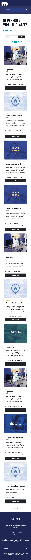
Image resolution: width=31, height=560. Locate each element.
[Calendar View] (9, 42)
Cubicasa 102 (10, 347)
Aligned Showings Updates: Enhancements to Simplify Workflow (15, 540)
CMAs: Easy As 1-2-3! (13, 164)
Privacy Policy (14, 557)
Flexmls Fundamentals (14, 115)
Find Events (22, 37)
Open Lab (9, 70)
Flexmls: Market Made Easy (16, 486)
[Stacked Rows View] (15, 42)
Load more (15, 508)
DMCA (19, 557)
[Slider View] (21, 42)
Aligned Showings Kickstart (16, 437)
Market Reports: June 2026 (16, 533)
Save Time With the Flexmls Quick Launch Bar (16, 526)
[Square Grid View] (12, 42)
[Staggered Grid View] (18, 42)
